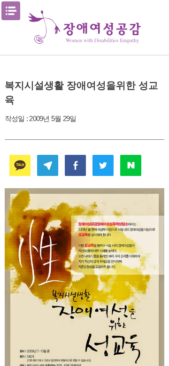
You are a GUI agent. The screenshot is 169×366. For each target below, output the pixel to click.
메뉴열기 (10, 10)
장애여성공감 (84, 27)
